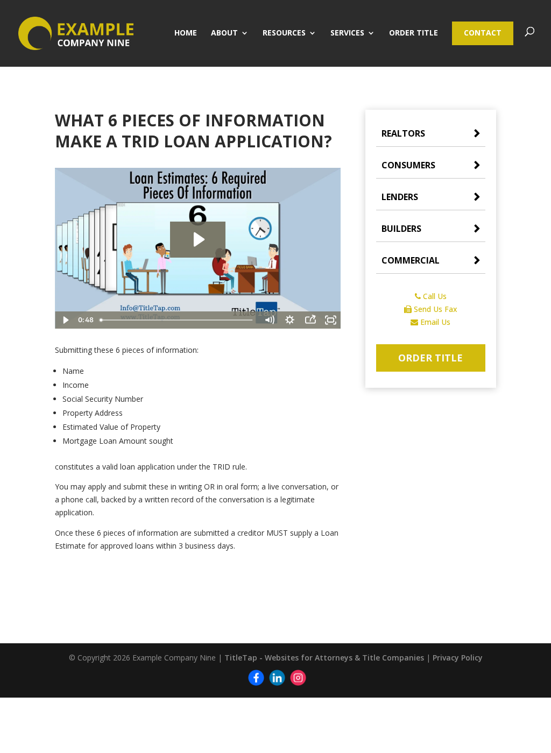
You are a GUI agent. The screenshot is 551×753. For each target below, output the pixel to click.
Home (185, 33)
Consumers (408, 165)
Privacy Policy (458, 657)
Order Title (413, 33)
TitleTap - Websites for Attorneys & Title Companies (324, 657)
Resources (284, 33)
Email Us (434, 322)
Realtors (403, 133)
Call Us (434, 296)
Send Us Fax (434, 309)
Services (347, 33)
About (224, 33)
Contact (482, 32)
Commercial (411, 260)
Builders (401, 229)
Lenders (400, 197)
